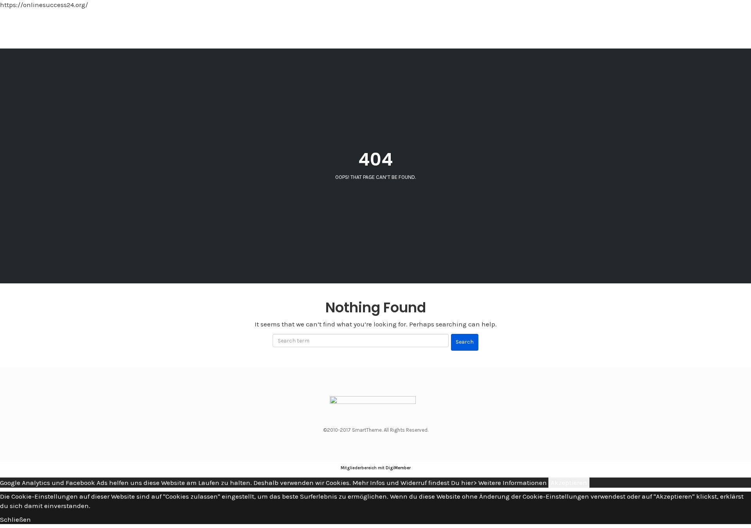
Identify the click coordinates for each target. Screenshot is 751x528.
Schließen (15, 519)
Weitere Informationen (512, 483)
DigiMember (398, 467)
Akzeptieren (569, 483)
